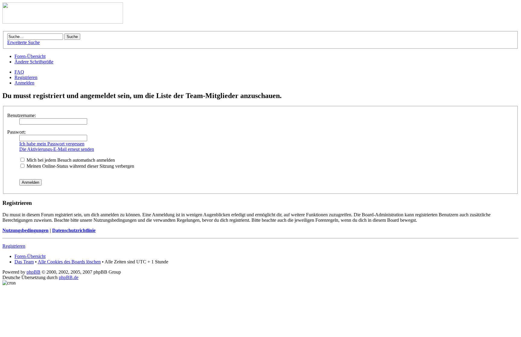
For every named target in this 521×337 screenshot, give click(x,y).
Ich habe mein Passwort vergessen (51, 143)
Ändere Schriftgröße (33, 61)
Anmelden (24, 82)
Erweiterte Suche (23, 42)
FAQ (19, 72)
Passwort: (16, 132)
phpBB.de (68, 277)
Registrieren (25, 77)
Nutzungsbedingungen (25, 230)
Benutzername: (21, 115)
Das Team (24, 261)
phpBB (33, 272)
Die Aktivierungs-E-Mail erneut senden (56, 149)
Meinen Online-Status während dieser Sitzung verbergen (79, 166)
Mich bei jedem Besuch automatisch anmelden (70, 160)
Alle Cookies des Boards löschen (69, 261)
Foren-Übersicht (30, 56)
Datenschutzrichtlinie (74, 230)
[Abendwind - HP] (62, 21)
